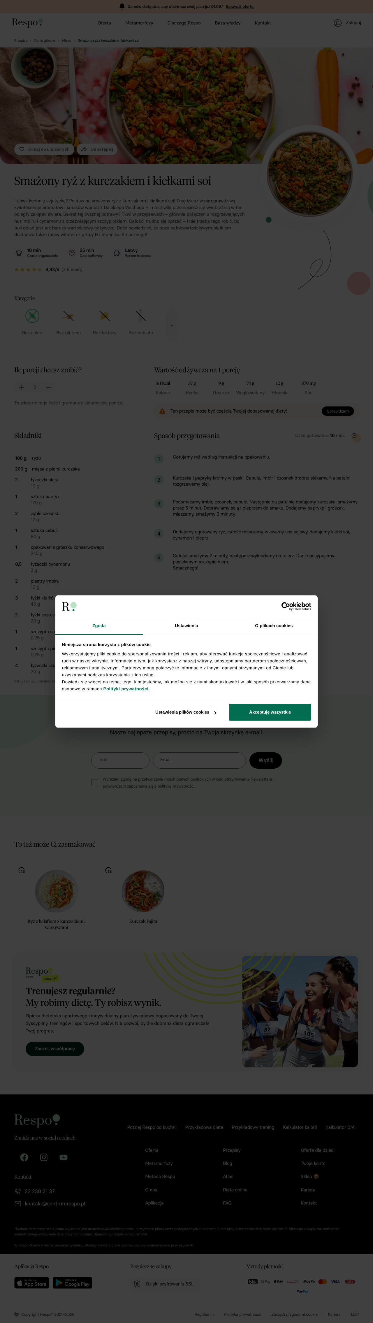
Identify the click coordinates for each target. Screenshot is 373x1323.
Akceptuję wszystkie (270, 712)
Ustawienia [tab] (186, 625)
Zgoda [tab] (99, 625)
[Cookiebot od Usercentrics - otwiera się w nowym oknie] (285, 606)
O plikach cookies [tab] (274, 625)
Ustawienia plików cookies (182, 712)
